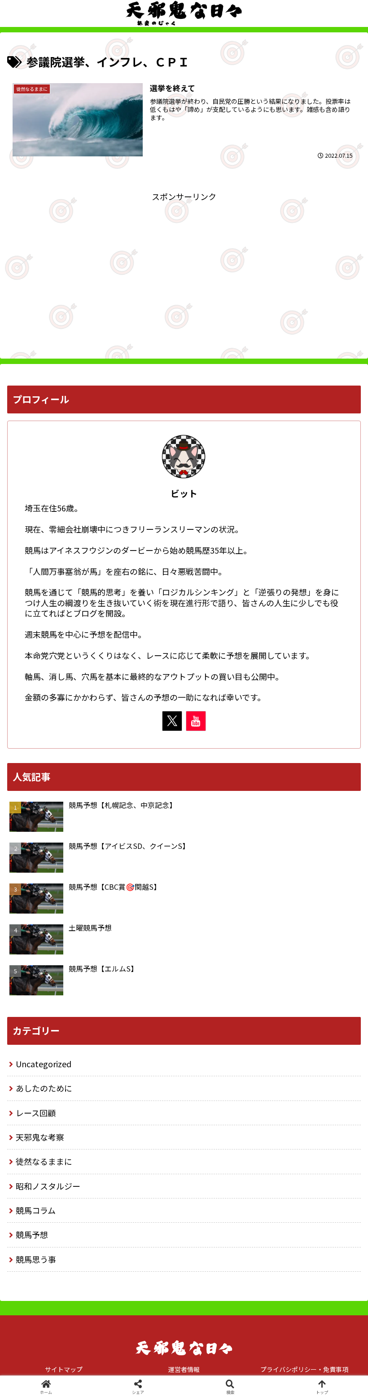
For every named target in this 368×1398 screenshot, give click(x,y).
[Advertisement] (184, 266)
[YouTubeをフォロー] (196, 721)
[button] (340, 1265)
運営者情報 (184, 1369)
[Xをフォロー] (172, 721)
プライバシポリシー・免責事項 (304, 1369)
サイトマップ (64, 1369)
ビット (184, 493)
